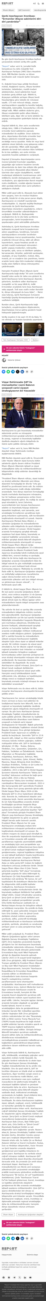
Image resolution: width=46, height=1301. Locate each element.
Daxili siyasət (6, 26)
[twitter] (17, 371)
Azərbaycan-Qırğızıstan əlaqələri (30, 1214)
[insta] (9, 1277)
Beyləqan (36, 340)
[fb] (3, 371)
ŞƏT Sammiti (24, 10)
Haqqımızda (7, 1255)
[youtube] (30, 1277)
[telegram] (13, 371)
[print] (27, 371)
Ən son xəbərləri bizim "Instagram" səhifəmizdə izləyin (20, 349)
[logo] (7, 3)
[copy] (31, 371)
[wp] (8, 371)
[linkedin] (22, 371)
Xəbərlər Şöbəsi (14, 360)
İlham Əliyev (8, 10)
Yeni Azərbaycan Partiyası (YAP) (15, 340)
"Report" (5, 66)
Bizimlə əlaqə (32, 1255)
